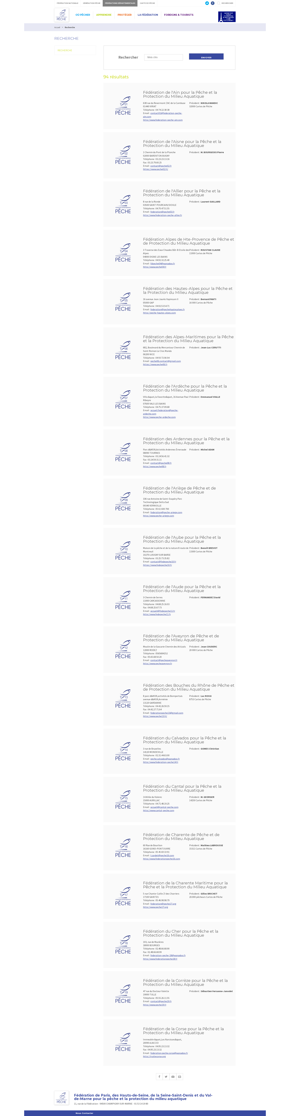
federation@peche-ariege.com (166, 512)
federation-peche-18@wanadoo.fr (168, 955)
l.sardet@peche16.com (162, 855)
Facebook (159, 1076)
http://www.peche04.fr (154, 266)
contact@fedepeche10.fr (163, 561)
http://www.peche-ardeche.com (159, 417)
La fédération (148, 14)
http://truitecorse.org (154, 1056)
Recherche (65, 50)
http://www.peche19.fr (154, 1004)
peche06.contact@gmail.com (165, 361)
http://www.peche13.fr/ (155, 716)
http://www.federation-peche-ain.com (163, 119)
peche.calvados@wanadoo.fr (165, 758)
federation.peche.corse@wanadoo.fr (169, 1053)
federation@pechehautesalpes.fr (167, 309)
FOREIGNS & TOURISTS (178, 14)
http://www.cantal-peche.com (158, 810)
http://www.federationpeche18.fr (160, 958)
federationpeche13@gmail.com (166, 712)
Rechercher (128, 57)
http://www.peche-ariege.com (158, 515)
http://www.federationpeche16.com (161, 858)
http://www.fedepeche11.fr (157, 614)
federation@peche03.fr (162, 211)
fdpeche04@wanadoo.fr (162, 263)
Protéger (125, 14)
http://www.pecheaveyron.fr (157, 663)
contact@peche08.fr (161, 462)
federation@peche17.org (163, 903)
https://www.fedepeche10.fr (157, 565)
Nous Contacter (84, 1113)
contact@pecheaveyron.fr (163, 660)
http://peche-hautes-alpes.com (159, 312)
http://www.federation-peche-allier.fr (162, 215)
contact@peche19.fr (161, 1001)
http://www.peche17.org (155, 907)
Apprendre (103, 14)
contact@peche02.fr (161, 165)
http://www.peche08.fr (154, 466)
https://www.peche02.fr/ (155, 169)
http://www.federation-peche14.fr (160, 762)
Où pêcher (83, 14)
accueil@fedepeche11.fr (162, 610)
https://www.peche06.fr (155, 364)
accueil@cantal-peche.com (164, 807)
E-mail (172, 1076)
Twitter (166, 1076)
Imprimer (179, 1076)
